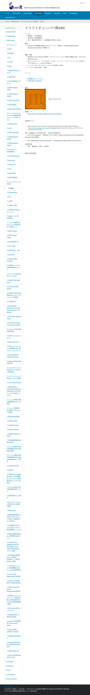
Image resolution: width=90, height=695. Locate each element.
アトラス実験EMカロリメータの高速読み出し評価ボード (14, 224)
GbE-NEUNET (12, 104)
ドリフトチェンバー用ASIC (29, 21)
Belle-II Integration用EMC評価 (14, 362)
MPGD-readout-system (12, 95)
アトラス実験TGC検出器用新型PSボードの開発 (14, 402)
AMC (10, 66)
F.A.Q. (64, 13)
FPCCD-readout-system (12, 144)
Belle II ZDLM (12, 231)
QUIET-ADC (11, 77)
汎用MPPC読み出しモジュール (14, 211)
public (12, 188)
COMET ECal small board (13, 281)
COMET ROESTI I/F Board (13, 435)
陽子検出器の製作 (14, 416)
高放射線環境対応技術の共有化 (14, 441)
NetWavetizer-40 (13, 651)
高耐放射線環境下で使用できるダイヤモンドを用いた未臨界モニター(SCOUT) (14, 518)
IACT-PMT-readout (14, 156)
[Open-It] (33, 5)
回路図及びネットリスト (35, 78)
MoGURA (11, 254)
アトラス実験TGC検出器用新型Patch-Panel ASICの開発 (14, 449)
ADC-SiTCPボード (14, 342)
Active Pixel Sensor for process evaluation (14, 324)
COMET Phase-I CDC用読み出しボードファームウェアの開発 (14, 295)
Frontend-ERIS (12, 192)
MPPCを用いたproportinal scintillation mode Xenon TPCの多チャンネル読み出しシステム (14, 391)
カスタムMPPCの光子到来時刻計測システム (14, 489)
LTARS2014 (12, 301)
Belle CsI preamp (13, 429)
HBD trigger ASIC (14, 250)
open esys (11, 160)
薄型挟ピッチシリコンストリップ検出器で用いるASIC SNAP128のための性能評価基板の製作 (14, 600)
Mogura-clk (11, 510)
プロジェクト (12, 44)
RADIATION (12, 173)
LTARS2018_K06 (13, 465)
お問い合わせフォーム (11, 687)
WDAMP (11, 53)
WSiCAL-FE (11, 164)
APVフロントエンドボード (14, 337)
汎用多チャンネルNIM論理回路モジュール (14, 267)
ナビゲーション (10, 28)
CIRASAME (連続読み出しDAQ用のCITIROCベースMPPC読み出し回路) (13, 558)
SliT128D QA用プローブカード (14, 609)
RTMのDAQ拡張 (13, 132)
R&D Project (38, 13)
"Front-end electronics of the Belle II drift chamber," (44, 128)
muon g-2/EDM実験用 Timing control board (14, 623)
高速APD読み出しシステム (14, 71)
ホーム (7, 13)
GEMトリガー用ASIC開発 (13, 217)
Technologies (28, 13)
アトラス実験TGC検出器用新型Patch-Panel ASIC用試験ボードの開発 (14, 458)
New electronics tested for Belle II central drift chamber (44, 114)
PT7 (9, 197)
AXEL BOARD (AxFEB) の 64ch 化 (13, 630)
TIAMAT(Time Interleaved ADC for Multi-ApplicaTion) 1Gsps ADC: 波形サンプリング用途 (13, 546)
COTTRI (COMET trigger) (13, 287)
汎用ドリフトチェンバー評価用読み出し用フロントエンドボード (14, 348)
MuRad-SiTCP (12, 124)
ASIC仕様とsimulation (35, 81)
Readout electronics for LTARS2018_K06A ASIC (14, 644)
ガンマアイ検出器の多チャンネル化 (14, 275)
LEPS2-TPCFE (12, 205)
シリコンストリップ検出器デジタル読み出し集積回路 (14, 370)
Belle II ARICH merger (12, 236)
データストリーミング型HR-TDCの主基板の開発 (14, 504)
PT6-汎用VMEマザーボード (14, 82)
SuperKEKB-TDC (13, 241)
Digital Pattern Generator (12, 260)
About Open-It (16, 13)
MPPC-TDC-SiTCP (14, 100)
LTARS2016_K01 (13, 425)
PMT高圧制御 (12, 177)
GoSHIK (10, 470)
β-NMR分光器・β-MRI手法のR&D (13, 616)
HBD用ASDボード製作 (14, 496)
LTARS (10, 201)
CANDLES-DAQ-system (12, 138)
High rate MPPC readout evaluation (12, 356)
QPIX (10, 49)
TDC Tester (11, 246)
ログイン (82, 3)
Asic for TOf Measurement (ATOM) (13, 575)
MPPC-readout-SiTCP (12, 88)
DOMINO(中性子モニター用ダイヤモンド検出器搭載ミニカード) (14, 527)
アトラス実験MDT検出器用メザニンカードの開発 (14, 410)
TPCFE (10, 62)
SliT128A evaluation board (14, 317)
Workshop (57, 13)
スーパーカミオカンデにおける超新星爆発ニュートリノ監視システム (14, 116)
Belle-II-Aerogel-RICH (14, 109)
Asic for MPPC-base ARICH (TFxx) (14, 656)
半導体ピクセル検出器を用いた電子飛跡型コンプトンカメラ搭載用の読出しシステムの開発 (14, 478)
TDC (9, 169)
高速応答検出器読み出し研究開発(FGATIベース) (14, 536)
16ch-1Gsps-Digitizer (14, 382)
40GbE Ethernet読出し (14, 637)
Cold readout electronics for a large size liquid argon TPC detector (13, 309)
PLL (9, 57)
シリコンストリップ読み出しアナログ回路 (14, 377)
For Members (73, 13)
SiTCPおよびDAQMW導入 (12, 150)
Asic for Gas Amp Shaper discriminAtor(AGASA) (13, 589)
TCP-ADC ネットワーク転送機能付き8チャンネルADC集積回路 (14, 568)
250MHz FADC (13, 421)
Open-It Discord (10, 17)
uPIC (9, 128)
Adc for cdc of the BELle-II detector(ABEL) (14, 582)
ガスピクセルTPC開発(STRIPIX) (14, 330)
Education (48, 13)
